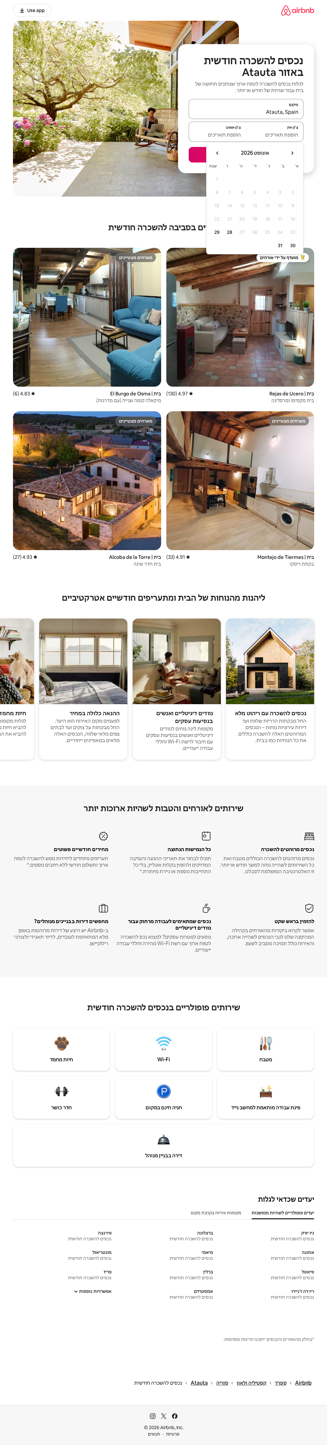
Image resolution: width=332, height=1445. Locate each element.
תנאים (154, 1434)
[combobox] (246, 112)
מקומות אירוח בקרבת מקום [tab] (216, 1213)
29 (216, 232)
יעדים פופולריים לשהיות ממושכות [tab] (283, 1213)
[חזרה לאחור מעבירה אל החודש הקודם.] (292, 153)
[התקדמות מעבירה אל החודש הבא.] (217, 153)
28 (229, 232)
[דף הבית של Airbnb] (297, 10)
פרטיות (172, 1434)
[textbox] (275, 134)
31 (280, 245)
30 (293, 245)
